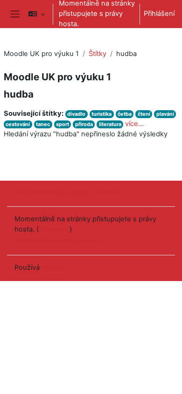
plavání (165, 114)
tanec (43, 124)
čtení (144, 114)
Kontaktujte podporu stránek (73, 193)
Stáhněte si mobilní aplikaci (57, 241)
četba (125, 114)
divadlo (76, 114)
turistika (101, 114)
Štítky (97, 53)
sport (62, 124)
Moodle (54, 267)
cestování (18, 124)
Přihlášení (159, 13)
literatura (110, 124)
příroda (84, 124)
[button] (36, 14)
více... (134, 124)
